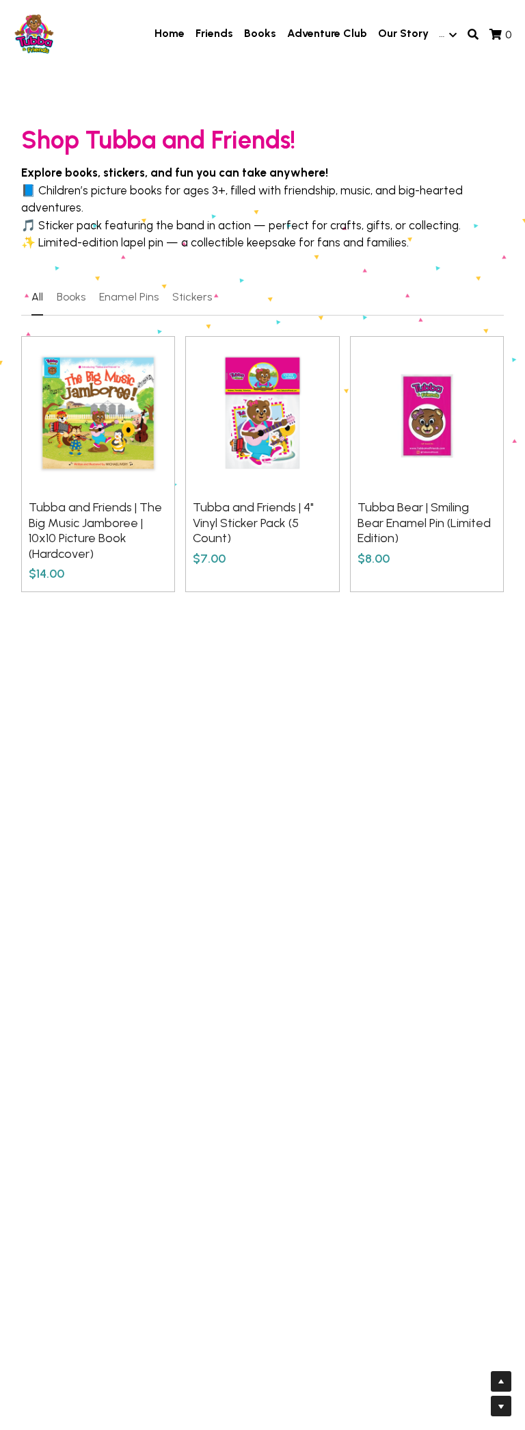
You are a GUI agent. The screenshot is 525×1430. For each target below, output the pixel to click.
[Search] (473, 34)
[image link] (34, 33)
